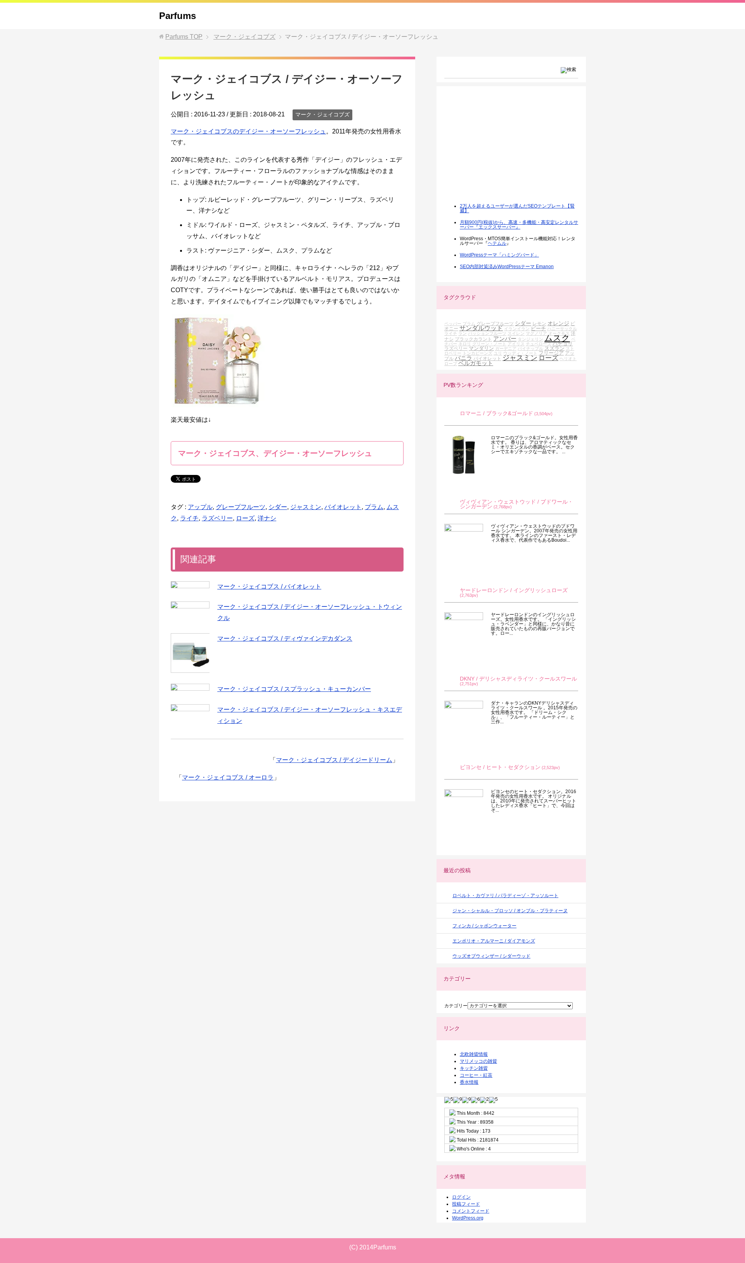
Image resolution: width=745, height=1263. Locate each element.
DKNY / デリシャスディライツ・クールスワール (518, 679)
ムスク (557, 338)
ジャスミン (305, 507)
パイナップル (530, 348)
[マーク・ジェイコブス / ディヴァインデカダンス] (190, 653)
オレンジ (558, 323)
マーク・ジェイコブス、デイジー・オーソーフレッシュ (275, 453)
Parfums (177, 15)
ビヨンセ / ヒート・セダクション (500, 767)
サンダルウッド (481, 328)
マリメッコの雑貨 (478, 1061)
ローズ (245, 518)
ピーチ (538, 328)
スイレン (516, 333)
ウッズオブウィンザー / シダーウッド (491, 956)
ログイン (461, 1197)
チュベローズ (538, 343)
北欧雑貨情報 (474, 1054)
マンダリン (481, 348)
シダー (278, 507)
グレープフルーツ (240, 507)
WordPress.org (467, 1218)
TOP (184, 36)
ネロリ (464, 343)
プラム (374, 507)
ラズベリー (217, 518)
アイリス (516, 343)
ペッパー (452, 323)
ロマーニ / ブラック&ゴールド (496, 413)
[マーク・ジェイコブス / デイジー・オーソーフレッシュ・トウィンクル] (190, 604)
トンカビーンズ (477, 353)
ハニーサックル (562, 328)
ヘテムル (497, 243)
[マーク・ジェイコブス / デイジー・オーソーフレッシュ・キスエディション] (190, 707)
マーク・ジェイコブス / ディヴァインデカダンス (284, 638)
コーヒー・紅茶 (476, 1075)
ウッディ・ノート (520, 353)
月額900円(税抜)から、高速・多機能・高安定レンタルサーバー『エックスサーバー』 (519, 225)
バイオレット (343, 507)
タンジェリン (530, 339)
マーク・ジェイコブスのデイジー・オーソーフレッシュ (248, 131)
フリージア (551, 353)
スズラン (554, 348)
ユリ (498, 353)
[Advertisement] (502, 149)
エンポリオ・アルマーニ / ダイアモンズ (493, 941)
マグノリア (536, 333)
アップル (200, 507)
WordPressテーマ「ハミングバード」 (499, 255)
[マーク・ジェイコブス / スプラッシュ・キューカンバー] (190, 687)
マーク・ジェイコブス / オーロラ (228, 777)
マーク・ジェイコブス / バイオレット (269, 586)
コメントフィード (470, 1211)
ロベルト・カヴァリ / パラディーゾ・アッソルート (505, 895)
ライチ (189, 518)
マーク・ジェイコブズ (322, 114)
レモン (539, 323)
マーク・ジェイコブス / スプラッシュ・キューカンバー (294, 689)
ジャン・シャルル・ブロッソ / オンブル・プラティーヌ (510, 910)
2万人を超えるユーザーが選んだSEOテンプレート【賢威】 (517, 208)
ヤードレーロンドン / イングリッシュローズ (514, 590)
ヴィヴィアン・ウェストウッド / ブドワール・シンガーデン (516, 504)
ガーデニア (505, 348)
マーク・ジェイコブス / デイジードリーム (334, 760)
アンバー (504, 338)
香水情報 (469, 1082)
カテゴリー (456, 1005)
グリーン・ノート (489, 343)
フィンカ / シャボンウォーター (484, 926)
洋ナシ (267, 518)
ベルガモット (475, 363)
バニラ (463, 358)
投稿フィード (466, 1204)
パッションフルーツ (487, 333)
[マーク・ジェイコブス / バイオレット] (190, 584)
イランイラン (517, 328)
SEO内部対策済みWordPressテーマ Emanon (507, 266)
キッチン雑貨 (474, 1068)
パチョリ (563, 344)
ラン (462, 333)
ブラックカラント (473, 338)
